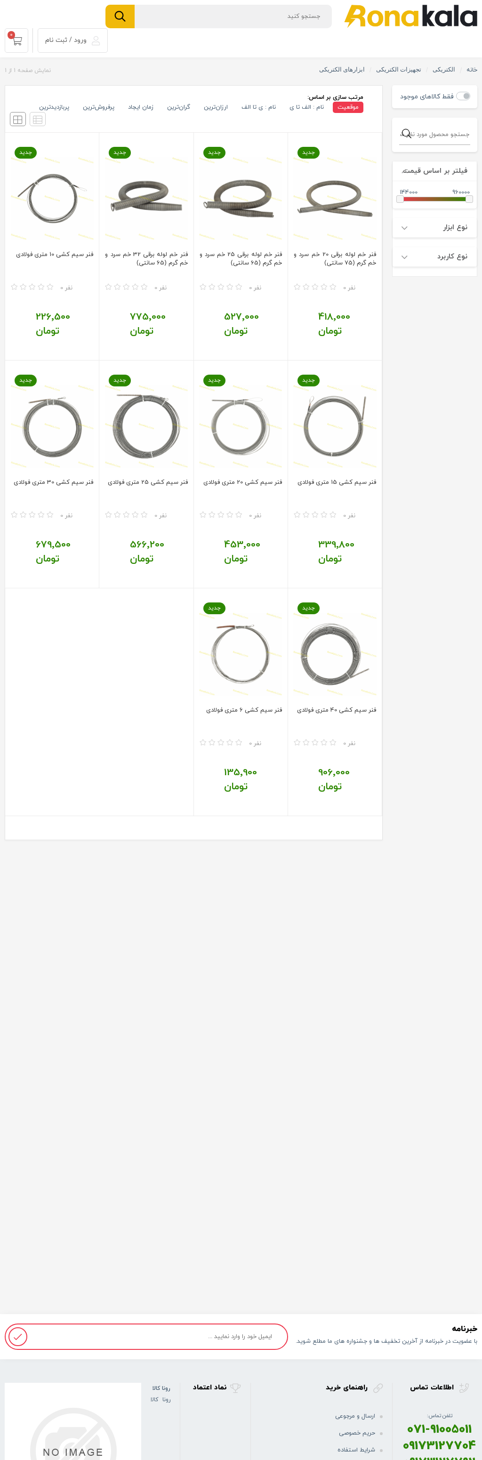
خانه (471, 70)
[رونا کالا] (410, 16)
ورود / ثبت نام (66, 40)
